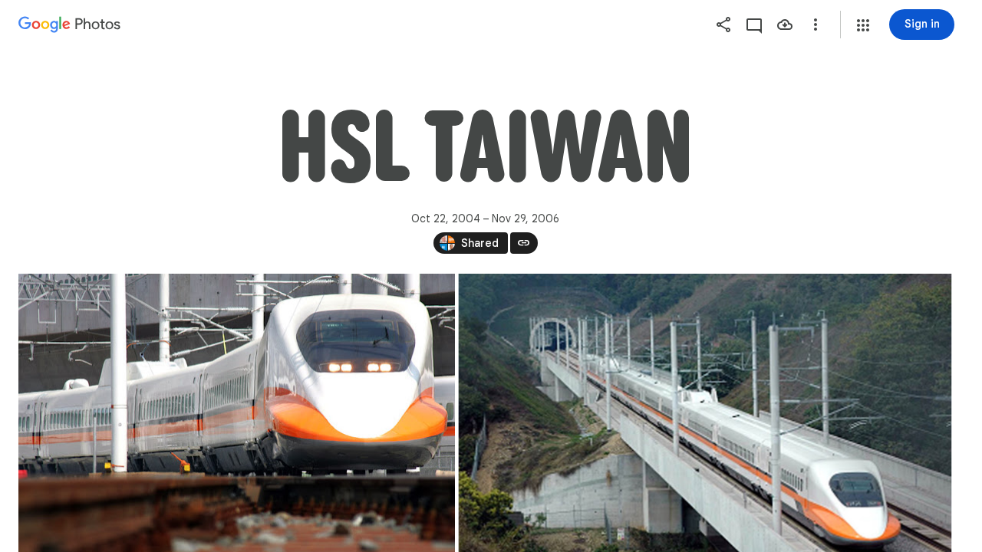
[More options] (815, 24)
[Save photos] (784, 24)
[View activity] (754, 24)
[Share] (723, 24)
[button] (863, 25)
